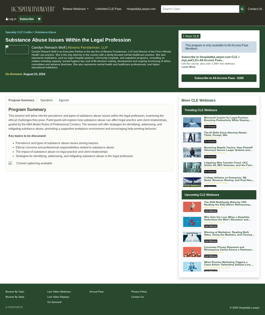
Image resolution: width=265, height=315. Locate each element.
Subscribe (27, 19)
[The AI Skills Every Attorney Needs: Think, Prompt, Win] (192, 137)
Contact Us (255, 8)
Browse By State (15, 296)
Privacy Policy (139, 291)
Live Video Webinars (59, 291)
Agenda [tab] (64, 100)
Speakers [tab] (46, 100)
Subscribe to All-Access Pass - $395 (219, 78)
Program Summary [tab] (21, 100)
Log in (12, 19)
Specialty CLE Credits (18, 32)
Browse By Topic (15, 291)
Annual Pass (96, 291)
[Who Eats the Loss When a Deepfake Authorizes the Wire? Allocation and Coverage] (192, 222)
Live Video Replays (58, 296)
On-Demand (54, 302)
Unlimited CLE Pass (108, 8)
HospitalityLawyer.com (141, 8)
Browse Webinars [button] (74, 8)
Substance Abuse (45, 32)
